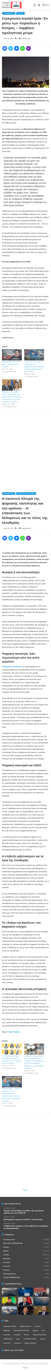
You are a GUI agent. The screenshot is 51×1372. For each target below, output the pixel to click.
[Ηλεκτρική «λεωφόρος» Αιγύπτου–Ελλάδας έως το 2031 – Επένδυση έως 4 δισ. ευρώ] (25, 1291)
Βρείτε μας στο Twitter (14, 1350)
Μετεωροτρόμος (9, 1274)
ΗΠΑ (43, 1330)
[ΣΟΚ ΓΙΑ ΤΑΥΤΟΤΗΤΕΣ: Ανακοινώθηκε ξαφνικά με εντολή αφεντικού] (41, 1291)
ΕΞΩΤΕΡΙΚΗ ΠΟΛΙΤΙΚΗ (21, 1330)
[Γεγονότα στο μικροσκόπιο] (12, 5)
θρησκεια (6, 1258)
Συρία (18, 1339)
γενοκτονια (17, 1343)
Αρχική (25, 1367)
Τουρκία (42, 1339)
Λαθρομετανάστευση (39, 1335)
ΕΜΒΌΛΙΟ (6, 1330)
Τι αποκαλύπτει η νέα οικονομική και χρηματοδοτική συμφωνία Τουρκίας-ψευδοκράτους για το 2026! (34, 366)
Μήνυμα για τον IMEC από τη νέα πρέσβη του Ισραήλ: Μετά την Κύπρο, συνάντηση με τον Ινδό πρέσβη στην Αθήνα (12, 397)
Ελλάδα (6, 1255)
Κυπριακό (17, 1335)
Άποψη (6, 1247)
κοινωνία (6, 1266)
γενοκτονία (6, 1343)
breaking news (9, 13)
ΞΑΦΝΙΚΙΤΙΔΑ (8, 1339)
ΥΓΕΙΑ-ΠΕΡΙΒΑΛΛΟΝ (11, 1277)
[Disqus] (25, 450)
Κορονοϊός (6, 1335)
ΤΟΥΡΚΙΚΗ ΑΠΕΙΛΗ (30, 1339)
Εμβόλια (35, 1330)
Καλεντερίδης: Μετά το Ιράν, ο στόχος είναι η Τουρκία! (10, 364)
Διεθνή (5, 1251)
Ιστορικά (6, 1262)
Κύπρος (20, 13)
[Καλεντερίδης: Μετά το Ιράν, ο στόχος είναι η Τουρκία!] (12, 354)
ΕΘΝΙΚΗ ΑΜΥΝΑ (25, 1326)
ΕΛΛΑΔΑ (38, 1326)
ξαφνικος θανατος (30, 1343)
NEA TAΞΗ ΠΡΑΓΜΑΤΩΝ (13, 1243)
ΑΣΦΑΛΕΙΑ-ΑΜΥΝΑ (9, 1326)
